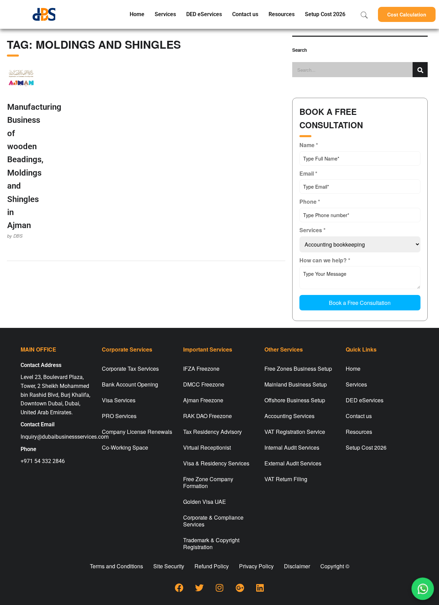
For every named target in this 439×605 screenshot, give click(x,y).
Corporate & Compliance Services (213, 520)
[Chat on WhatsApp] (423, 589)
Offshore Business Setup (294, 400)
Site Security (168, 566)
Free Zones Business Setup (298, 368)
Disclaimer (297, 566)
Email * (308, 173)
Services (165, 14)
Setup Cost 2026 (325, 14)
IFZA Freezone (201, 368)
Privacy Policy (256, 566)
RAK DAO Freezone (207, 416)
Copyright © (334, 566)
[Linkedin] (260, 588)
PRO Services (119, 416)
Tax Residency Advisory (212, 432)
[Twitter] (199, 588)
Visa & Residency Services (216, 463)
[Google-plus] (240, 588)
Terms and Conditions (116, 566)
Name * (308, 145)
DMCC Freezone (203, 384)
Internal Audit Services (291, 447)
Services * (312, 230)
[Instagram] (219, 588)
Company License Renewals (137, 432)
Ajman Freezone (203, 400)
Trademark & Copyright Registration (211, 543)
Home (137, 14)
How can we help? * (324, 260)
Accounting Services (289, 416)
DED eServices (204, 14)
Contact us (245, 14)
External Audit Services (292, 463)
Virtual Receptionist (207, 447)
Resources (282, 14)
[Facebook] (179, 588)
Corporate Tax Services (130, 368)
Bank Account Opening (130, 384)
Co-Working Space (125, 447)
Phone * (309, 201)
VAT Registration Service (294, 432)
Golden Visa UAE (204, 502)
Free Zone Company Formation (208, 482)
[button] (407, 14)
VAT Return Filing (285, 479)
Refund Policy (211, 566)
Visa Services (118, 400)
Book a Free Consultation (360, 303)
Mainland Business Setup (295, 384)
